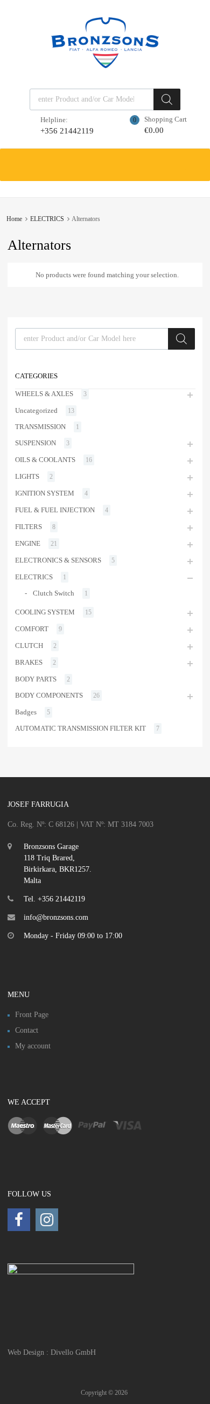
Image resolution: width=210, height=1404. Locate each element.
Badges (26, 712)
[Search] (166, 99)
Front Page (31, 1015)
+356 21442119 (66, 130)
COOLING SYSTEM (45, 612)
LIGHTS (27, 476)
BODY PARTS (36, 679)
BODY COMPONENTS (49, 695)
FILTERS (28, 527)
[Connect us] (19, 1220)
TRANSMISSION (40, 427)
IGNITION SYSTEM (44, 493)
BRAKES (29, 662)
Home (14, 219)
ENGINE (27, 543)
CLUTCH (29, 645)
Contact (26, 1030)
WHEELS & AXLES (44, 394)
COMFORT (31, 629)
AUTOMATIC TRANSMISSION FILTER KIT (80, 728)
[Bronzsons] (105, 65)
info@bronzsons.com (56, 917)
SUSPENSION (35, 443)
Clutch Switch (53, 593)
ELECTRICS (47, 219)
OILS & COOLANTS (45, 460)
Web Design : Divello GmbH (52, 1352)
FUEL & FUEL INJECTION (55, 510)
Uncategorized (36, 410)
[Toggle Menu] (196, 159)
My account (33, 1046)
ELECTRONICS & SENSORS (58, 560)
